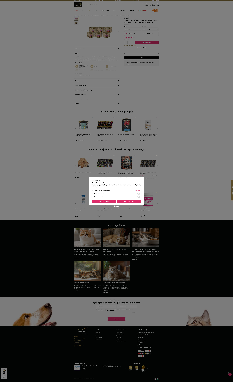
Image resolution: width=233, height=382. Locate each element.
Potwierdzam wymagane (104, 201)
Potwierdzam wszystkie (129, 201)
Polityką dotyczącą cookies (119, 184)
